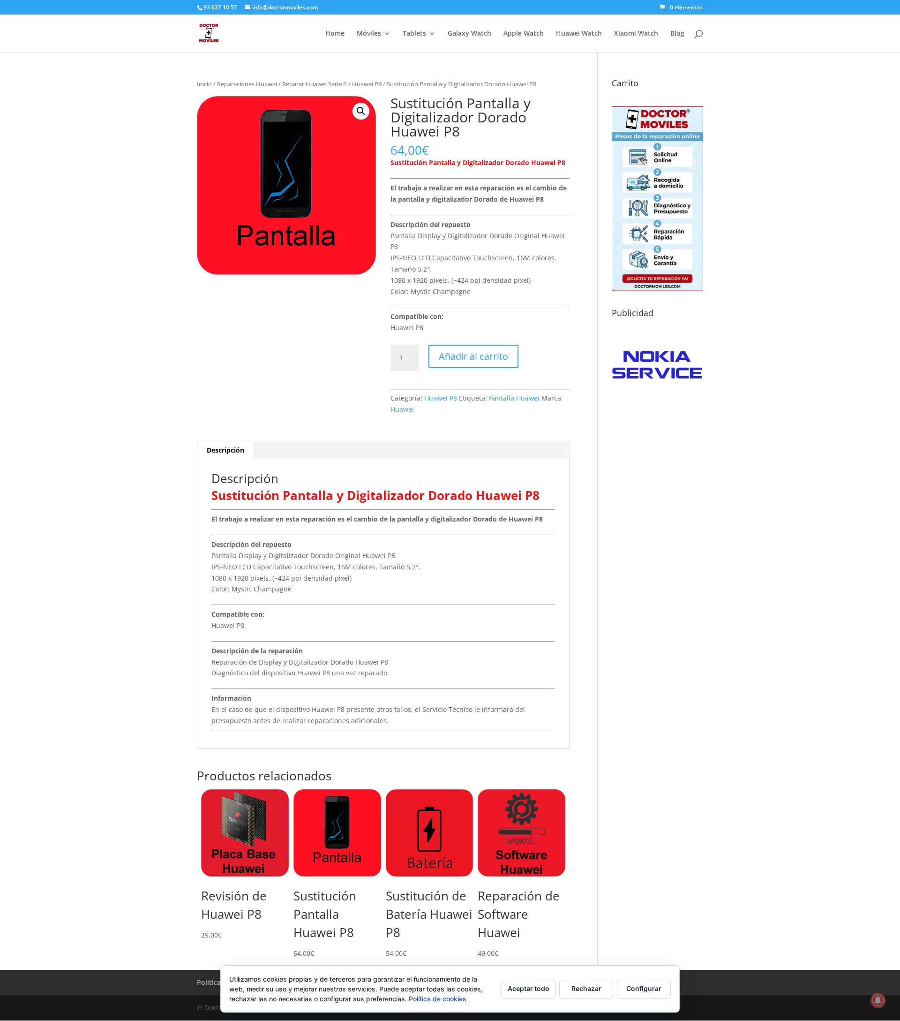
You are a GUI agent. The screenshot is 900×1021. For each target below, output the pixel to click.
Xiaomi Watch (636, 34)
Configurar (643, 988)
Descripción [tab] (225, 450)
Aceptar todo (528, 988)
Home (335, 34)
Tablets (414, 34)
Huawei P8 (367, 84)
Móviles (369, 34)
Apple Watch (523, 34)
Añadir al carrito (473, 356)
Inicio (204, 84)
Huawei (402, 409)
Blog (677, 34)
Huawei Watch (579, 34)
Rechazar (586, 988)
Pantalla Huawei (514, 397)
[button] (360, 111)
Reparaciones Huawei (247, 84)
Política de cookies (437, 999)
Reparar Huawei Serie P (314, 84)
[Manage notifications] (877, 1000)
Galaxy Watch (469, 34)
